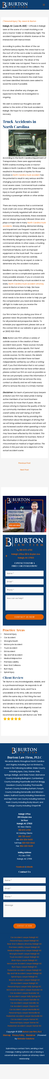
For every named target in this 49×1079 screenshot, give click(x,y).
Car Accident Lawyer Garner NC (24, 1019)
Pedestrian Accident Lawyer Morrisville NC (24, 1016)
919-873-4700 (24, 830)
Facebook (20, 867)
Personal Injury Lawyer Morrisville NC (24, 1013)
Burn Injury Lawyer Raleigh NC (24, 967)
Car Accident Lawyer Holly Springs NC (24, 996)
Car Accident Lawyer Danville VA (24, 1003)
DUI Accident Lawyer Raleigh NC (24, 983)
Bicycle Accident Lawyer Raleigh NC (24, 980)
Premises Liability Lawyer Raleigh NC (24, 947)
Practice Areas (14, 630)
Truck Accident (10, 648)
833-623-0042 (28, 843)
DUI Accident (9, 651)
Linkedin (29, 867)
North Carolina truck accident (26, 175)
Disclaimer (30, 1035)
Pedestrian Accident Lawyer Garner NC (24, 1026)
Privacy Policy (18, 1035)
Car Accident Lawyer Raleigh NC (24, 937)
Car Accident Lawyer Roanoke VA (24, 993)
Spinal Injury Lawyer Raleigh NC (24, 976)
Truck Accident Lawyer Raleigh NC (24, 957)
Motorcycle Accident (13, 644)
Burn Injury (8, 669)
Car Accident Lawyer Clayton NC (24, 1006)
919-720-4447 (24, 836)
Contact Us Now (24, 617)
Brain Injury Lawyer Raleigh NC (24, 960)
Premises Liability (11, 662)
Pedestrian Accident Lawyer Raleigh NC (25, 970)
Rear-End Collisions (12, 665)
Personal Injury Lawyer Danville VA (24, 999)
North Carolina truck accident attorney (26, 284)
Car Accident (10, 637)
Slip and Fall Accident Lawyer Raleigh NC (24, 973)
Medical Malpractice (13, 658)
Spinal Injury (9, 672)
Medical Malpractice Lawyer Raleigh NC (25, 950)
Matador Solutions (26, 1038)
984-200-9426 (26, 846)
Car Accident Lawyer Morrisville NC (25, 1009)
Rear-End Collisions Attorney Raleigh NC (24, 944)
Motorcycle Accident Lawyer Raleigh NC (24, 963)
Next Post (24, 469)
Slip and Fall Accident (13, 655)
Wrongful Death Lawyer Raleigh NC (24, 953)
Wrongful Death (11, 641)
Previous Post (24, 463)
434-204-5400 (26, 839)
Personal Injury (10, 21)
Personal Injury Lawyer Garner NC (24, 1022)
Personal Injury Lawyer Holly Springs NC (24, 986)
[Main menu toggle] (43, 4)
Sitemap (7, 1035)
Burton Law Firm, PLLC (32, 1031)
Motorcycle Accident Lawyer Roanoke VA (24, 990)
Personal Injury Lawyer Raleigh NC (24, 940)
